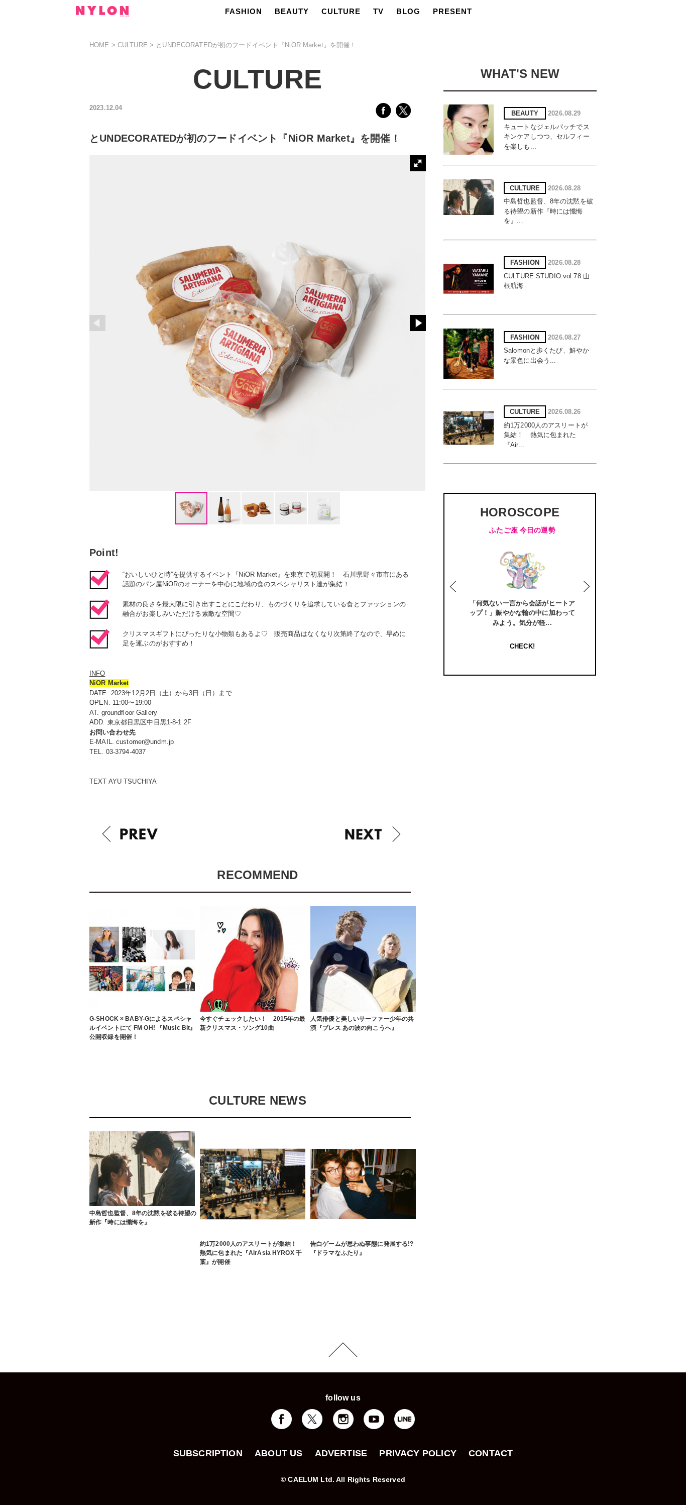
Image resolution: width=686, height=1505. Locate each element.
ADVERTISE (341, 1453)
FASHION (243, 11)
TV (378, 11)
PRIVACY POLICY (417, 1453)
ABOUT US (278, 1453)
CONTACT (491, 1453)
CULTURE (341, 11)
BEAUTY (292, 11)
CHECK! (522, 646)
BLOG (408, 11)
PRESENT (452, 11)
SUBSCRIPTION (208, 1453)
